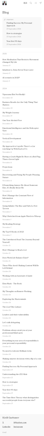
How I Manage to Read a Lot (14, 250)
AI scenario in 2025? (11, 78)
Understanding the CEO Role (14, 374)
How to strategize (10, 382)
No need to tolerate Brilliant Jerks (17, 351)
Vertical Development (11, 138)
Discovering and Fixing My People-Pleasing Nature (21, 176)
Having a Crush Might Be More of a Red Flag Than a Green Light (21, 158)
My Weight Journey (10, 113)
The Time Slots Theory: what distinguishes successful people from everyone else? (20, 399)
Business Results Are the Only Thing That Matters (20, 103)
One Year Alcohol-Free (12, 120)
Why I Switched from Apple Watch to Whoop (21, 216)
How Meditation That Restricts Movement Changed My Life (20, 61)
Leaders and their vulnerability (15, 315)
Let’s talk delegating (11, 322)
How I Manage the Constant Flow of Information (17, 196)
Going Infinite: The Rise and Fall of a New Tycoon (19, 207)
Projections (7, 167)
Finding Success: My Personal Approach (19, 366)
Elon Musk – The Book (12, 284)
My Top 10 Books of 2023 (13, 232)
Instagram (18, 427)
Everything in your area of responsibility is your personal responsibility (20, 342)
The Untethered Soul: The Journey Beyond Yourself (20, 241)
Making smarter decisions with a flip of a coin (21, 359)
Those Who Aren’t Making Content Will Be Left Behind (20, 267)
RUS (25, 3)
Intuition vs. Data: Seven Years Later (17, 70)
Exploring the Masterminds (14, 299)
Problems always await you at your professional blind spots (17, 331)
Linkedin (6, 427)
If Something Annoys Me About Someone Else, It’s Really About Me (20, 186)
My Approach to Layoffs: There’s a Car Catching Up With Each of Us (18, 147)
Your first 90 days (9, 390)
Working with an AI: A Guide (17, 276)
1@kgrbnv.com (20, 422)
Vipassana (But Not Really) (13, 94)
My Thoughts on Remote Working (16, 291)
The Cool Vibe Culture (11, 307)
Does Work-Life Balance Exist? (15, 258)
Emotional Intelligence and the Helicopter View (20, 129)
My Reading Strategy (11, 224)
